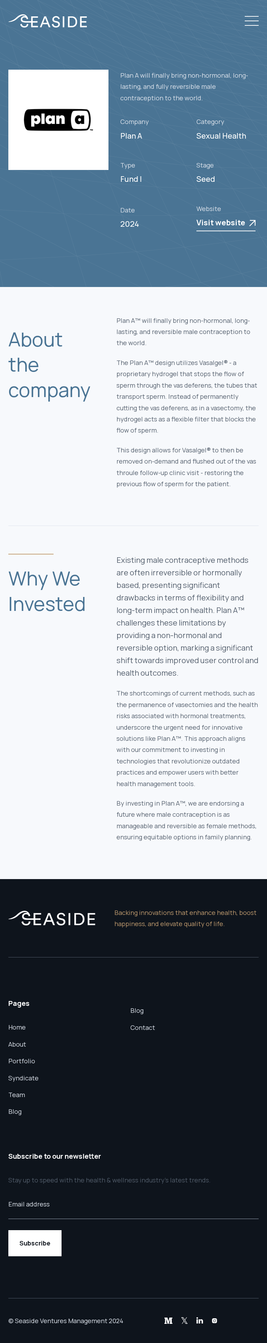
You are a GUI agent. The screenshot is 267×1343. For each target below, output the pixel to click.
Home (17, 1027)
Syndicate (23, 1078)
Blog (15, 1111)
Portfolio (21, 1061)
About (17, 1044)
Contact (142, 1027)
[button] (250, 21)
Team (16, 1094)
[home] (47, 21)
